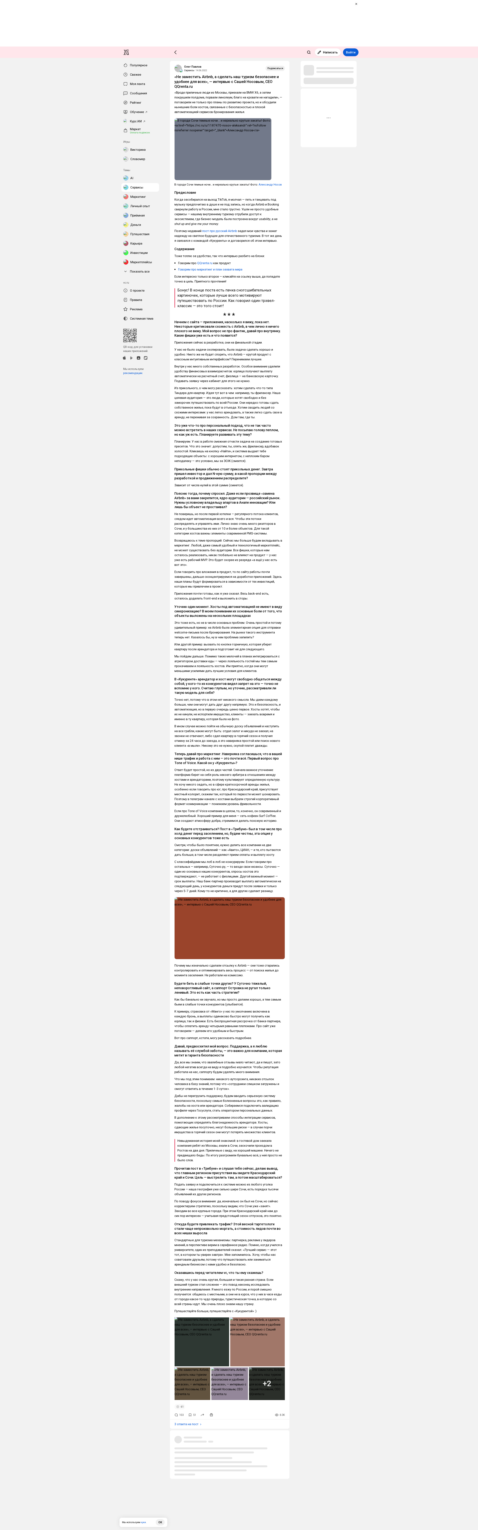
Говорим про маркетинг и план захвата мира (210, 269)
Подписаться (275, 68)
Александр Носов (270, 184)
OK (160, 1522)
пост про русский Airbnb (219, 231)
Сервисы (189, 70)
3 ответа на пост (186, 1424)
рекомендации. (133, 373)
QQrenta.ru (204, 263)
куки (143, 1522)
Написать (330, 52)
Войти (351, 52)
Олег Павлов (192, 66)
